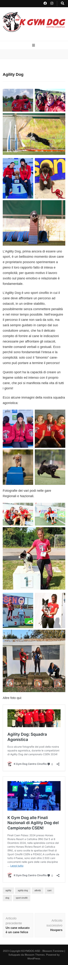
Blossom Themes (35, 954)
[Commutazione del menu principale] (34, 45)
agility (8, 890)
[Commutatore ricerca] (62, 3)
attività (37, 890)
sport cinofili (22, 898)
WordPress (33, 958)
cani (49, 890)
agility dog (23, 890)
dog (7, 898)
